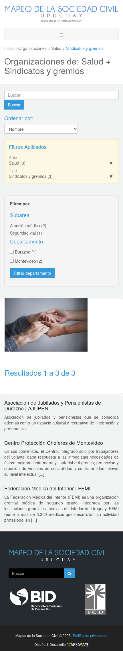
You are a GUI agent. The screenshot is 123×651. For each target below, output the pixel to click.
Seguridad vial (26, 233)
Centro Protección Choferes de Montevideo (53, 442)
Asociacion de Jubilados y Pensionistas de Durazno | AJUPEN (52, 405)
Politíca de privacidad (89, 635)
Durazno (26, 252)
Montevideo (28, 261)
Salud (17, 163)
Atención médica (28, 225)
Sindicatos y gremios (31, 176)
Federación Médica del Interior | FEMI (47, 488)
